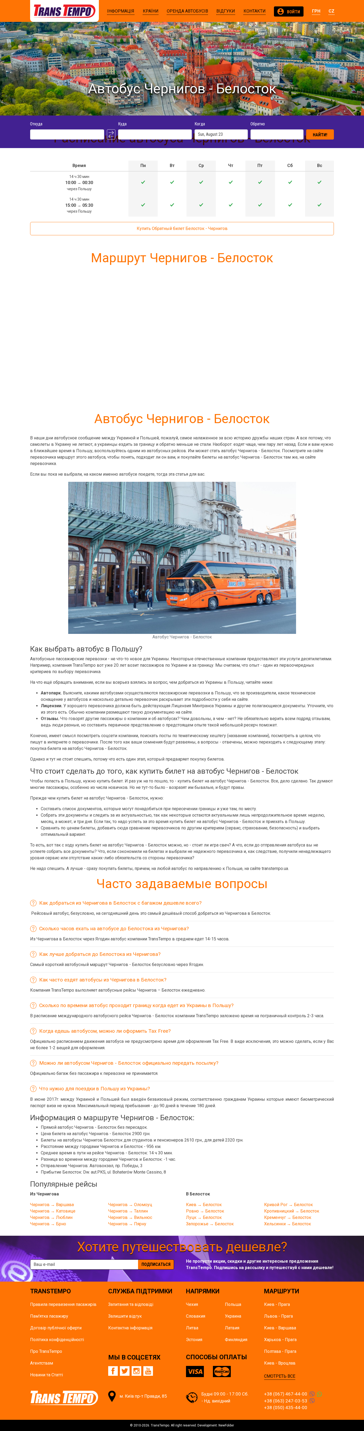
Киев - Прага (277, 1304)
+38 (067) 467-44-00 (285, 1394)
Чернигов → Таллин (128, 1211)
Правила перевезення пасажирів (63, 1304)
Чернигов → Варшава (52, 1204)
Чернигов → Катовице (52, 1211)
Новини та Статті (46, 1374)
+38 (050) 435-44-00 (285, 1407)
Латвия (232, 1327)
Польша (233, 1304)
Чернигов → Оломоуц (130, 1204)
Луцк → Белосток (204, 1217)
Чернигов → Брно (48, 1223)
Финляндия (236, 1339)
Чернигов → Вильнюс (130, 1217)
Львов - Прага (278, 1316)
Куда (122, 123)
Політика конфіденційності (57, 1339)
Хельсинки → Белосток (287, 1223)
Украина (233, 1316)
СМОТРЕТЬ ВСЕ (279, 1376)
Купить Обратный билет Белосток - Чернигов (182, 228)
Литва (192, 1327)
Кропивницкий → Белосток (291, 1211)
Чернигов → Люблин (51, 1217)
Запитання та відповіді (130, 1304)
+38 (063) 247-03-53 (285, 1401)
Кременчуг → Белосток (287, 1217)
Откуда (36, 123)
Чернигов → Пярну (127, 1223)
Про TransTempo (46, 1351)
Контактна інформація (130, 1327)
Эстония (194, 1339)
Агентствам (41, 1363)
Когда (200, 123)
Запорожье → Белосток (210, 1223)
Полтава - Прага (280, 1351)
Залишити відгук (125, 1316)
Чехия (192, 1304)
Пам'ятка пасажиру (49, 1316)
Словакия (195, 1316)
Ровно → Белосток (205, 1211)
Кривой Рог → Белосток (288, 1204)
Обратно (257, 123)
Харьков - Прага (280, 1339)
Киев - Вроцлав (280, 1363)
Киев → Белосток (204, 1204)
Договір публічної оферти (56, 1327)
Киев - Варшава (280, 1327)
